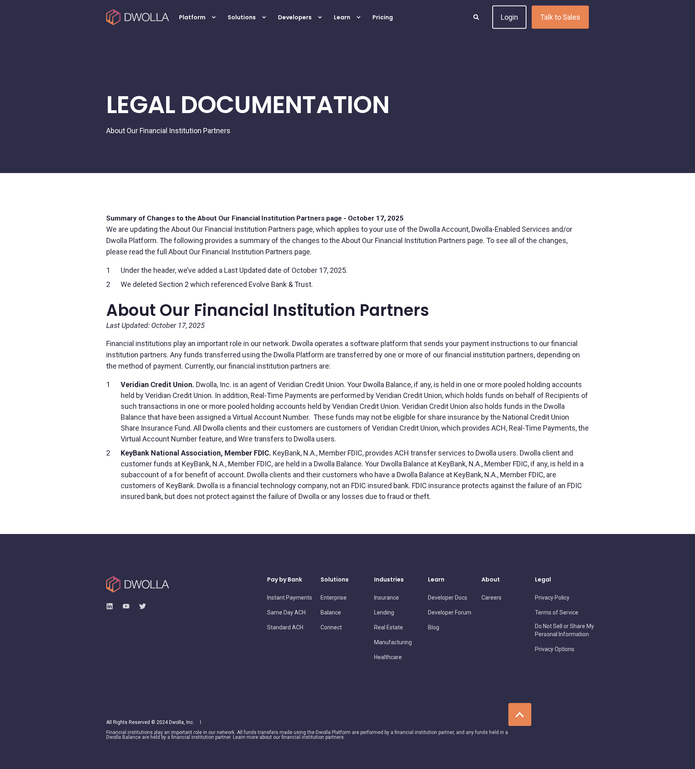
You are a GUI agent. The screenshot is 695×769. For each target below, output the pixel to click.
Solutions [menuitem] (242, 17)
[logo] (137, 584)
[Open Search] (476, 16)
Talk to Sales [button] (560, 16)
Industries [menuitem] (389, 580)
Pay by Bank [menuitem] (284, 580)
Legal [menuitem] (543, 580)
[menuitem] (213, 17)
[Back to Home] (137, 17)
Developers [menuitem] (295, 17)
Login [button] (509, 16)
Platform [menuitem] (192, 17)
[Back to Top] (519, 714)
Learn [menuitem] (342, 17)
